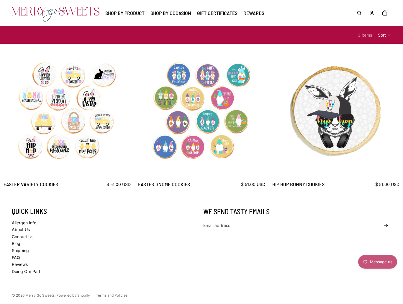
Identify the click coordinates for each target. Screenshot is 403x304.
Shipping (20, 250)
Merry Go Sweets (40, 295)
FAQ (16, 257)
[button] (384, 34)
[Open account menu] (371, 12)
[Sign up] (386, 225)
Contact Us (22, 236)
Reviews (20, 264)
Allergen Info (24, 222)
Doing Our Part (26, 271)
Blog (16, 243)
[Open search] (359, 12)
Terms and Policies (111, 295)
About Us (21, 229)
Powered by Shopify (73, 295)
